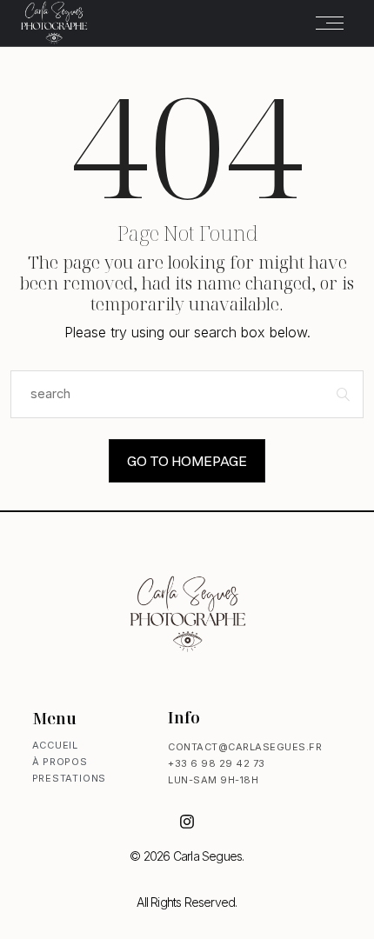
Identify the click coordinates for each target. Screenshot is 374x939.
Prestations (69, 778)
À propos (60, 762)
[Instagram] (187, 821)
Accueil (55, 745)
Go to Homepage (187, 461)
